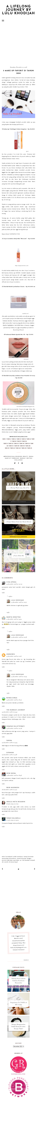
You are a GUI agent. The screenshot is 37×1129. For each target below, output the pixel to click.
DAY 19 (22, 445)
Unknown (10, 654)
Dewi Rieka (11, 773)
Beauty (25, 456)
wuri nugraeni (12, 787)
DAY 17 (11, 445)
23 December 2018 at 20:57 (19, 602)
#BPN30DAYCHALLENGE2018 (13, 456)
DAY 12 (11, 443)
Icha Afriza (11, 582)
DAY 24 (24, 448)
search (26, 960)
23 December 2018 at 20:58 (19, 637)
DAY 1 (4, 439)
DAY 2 (9, 439)
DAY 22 (13, 448)
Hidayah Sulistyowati (15, 726)
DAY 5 (24, 439)
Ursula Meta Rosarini (15, 801)
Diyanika (10, 752)
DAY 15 (27, 443)
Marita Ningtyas (13, 617)
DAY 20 (28, 445)
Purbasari (15, 458)
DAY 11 (6, 443)
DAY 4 (19, 439)
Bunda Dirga (11, 698)
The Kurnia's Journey (15, 710)
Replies (10, 596)
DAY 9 (19, 441)
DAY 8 (14, 441)
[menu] (3, 20)
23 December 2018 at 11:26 (14, 656)
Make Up (8, 458)
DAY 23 (18, 448)
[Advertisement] (18, 44)
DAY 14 (22, 443)
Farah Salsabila (13, 818)
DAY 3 (14, 439)
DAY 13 (16, 443)
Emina (31, 456)
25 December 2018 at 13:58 (9, 755)
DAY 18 (17, 445)
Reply (3, 593)
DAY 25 (30, 448)
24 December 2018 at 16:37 (14, 700)
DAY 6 (29, 439)
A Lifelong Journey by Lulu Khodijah (18, 10)
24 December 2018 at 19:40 (9, 712)
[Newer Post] (2, 869)
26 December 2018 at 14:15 (9, 790)
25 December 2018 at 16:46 (14, 775)
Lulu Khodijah (17, 600)
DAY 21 (7, 448)
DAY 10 (24, 441)
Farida (9, 740)
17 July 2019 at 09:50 (12, 820)
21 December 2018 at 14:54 (14, 619)
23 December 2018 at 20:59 (19, 677)
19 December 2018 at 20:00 (14, 584)
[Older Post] (34, 869)
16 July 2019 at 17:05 (12, 804)
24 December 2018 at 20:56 (14, 728)
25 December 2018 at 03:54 (9, 743)
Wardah (23, 458)
